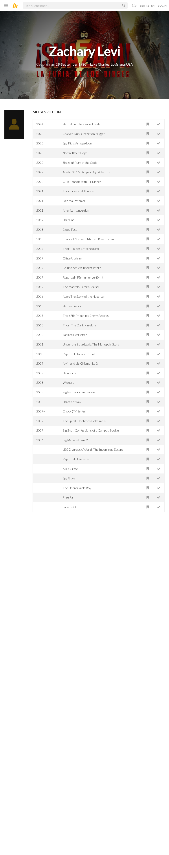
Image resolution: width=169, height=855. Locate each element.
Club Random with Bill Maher (82, 182)
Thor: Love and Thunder (79, 191)
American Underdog (76, 210)
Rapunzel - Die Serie (76, 459)
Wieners (68, 382)
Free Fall (68, 497)
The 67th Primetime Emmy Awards (86, 315)
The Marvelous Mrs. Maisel (81, 287)
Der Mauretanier (74, 201)
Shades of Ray (72, 402)
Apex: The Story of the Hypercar (84, 296)
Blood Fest (70, 229)
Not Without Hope (75, 153)
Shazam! (68, 220)
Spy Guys (69, 478)
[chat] (134, 5)
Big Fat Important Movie (79, 392)
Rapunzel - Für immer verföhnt (83, 277)
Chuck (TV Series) (74, 411)
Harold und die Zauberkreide (81, 124)
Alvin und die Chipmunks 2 (80, 363)
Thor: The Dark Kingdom (79, 325)
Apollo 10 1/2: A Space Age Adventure (87, 172)
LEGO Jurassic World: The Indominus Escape (93, 449)
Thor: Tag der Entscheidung (81, 248)
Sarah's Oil (70, 507)
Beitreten (147, 5)
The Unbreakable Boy (77, 488)
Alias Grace (70, 469)
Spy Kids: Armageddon (77, 143)
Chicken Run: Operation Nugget (84, 134)
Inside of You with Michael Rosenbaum (88, 239)
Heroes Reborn (73, 306)
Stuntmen (69, 373)
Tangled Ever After (75, 335)
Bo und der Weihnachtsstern (82, 268)
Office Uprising (72, 258)
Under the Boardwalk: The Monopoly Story (91, 344)
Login (162, 5)
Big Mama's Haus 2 (75, 440)
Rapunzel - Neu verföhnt (79, 354)
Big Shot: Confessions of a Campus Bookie (91, 430)
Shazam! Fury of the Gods (80, 162)
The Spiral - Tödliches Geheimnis (84, 421)
